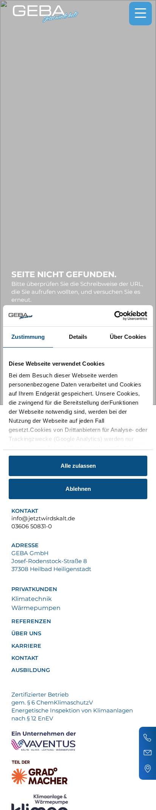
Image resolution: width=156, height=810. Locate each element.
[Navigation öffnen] (140, 13)
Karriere (26, 646)
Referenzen (31, 621)
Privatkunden (34, 589)
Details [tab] (78, 337)
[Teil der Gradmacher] (77, 772)
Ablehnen (78, 489)
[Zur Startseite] (45, 14)
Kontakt (24, 658)
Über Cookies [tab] (128, 337)
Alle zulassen (78, 465)
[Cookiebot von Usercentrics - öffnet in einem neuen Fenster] (114, 316)
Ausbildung (30, 670)
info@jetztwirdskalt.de (43, 518)
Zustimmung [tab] (28, 337)
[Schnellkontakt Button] (147, 753)
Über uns (26, 633)
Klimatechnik (31, 598)
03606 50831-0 (31, 526)
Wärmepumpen (36, 607)
